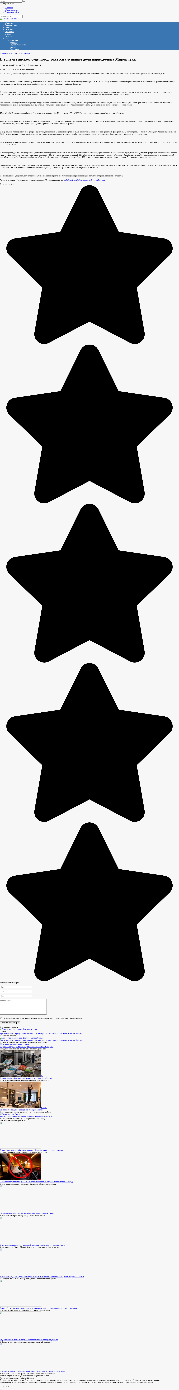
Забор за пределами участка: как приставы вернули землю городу (27, 1213)
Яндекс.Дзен (70, 180)
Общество (9, 23)
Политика (9, 29)
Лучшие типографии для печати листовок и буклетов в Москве (26, 1078)
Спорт (7, 27)
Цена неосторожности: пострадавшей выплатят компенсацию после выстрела (32, 1245)
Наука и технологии (18, 45)
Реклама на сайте (12, 12)
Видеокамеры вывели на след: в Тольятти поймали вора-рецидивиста (29, 1340)
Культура (8, 36)
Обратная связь (11, 10)
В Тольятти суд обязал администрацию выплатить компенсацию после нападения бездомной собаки (42, 1277)
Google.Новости (98, 180)
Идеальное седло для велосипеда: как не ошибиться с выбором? (26, 1047)
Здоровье (13, 43)
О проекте (9, 8)
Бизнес (8, 34)
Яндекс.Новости (83, 180)
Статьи (13, 47)
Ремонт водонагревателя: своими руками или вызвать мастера (26, 1116)
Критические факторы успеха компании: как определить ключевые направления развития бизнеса (41, 1033)
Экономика (9, 32)
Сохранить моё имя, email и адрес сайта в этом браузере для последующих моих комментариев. (42, 1018)
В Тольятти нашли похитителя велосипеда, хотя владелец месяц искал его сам (32, 1371)
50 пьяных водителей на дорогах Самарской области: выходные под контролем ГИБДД (36, 1182)
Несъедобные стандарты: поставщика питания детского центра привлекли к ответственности (39, 1308)
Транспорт (14, 40)
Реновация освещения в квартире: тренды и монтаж (21, 1110)
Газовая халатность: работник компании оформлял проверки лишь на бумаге (32, 1150)
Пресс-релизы (15, 49)
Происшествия (11, 25)
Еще (6, 38)
